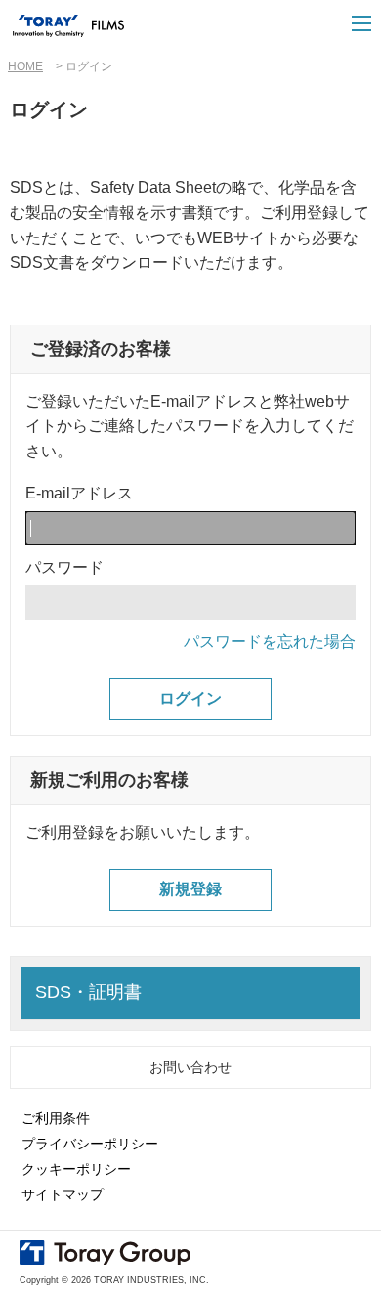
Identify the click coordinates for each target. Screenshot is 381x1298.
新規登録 (190, 889)
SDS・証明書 (88, 992)
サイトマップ (62, 1194)
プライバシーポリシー (89, 1143)
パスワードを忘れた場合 (270, 641)
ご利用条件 (55, 1118)
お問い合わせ (190, 1067)
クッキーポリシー (76, 1169)
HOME (25, 66)
